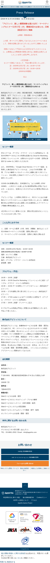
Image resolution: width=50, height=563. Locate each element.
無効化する (11, 562)
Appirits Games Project (25, 503)
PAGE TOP (25, 485)
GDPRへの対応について (20, 500)
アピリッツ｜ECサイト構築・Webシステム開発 (17, 6)
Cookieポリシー (42, 497)
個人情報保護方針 (28, 497)
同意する (3, 562)
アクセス (47, 4)
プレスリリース (37, 6)
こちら (18, 558)
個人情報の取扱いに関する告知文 (13, 553)
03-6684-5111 (25, 451)
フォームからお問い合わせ (25, 463)
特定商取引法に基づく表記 (11, 497)
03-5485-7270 (25, 457)
